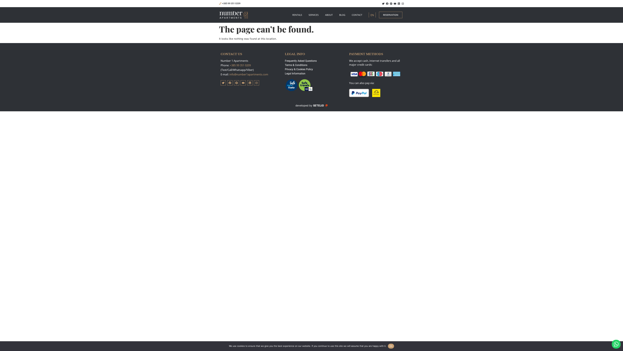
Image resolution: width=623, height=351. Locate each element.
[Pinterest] (391, 3)
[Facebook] (387, 3)
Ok (391, 346)
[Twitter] (383, 3)
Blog (342, 14)
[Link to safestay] (299, 85)
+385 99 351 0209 (240, 65)
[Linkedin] (399, 3)
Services (314, 14)
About (329, 14)
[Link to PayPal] (359, 93)
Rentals (297, 14)
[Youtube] (395, 3)
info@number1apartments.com (248, 74)
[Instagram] (403, 3)
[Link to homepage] (233, 15)
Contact (357, 14)
